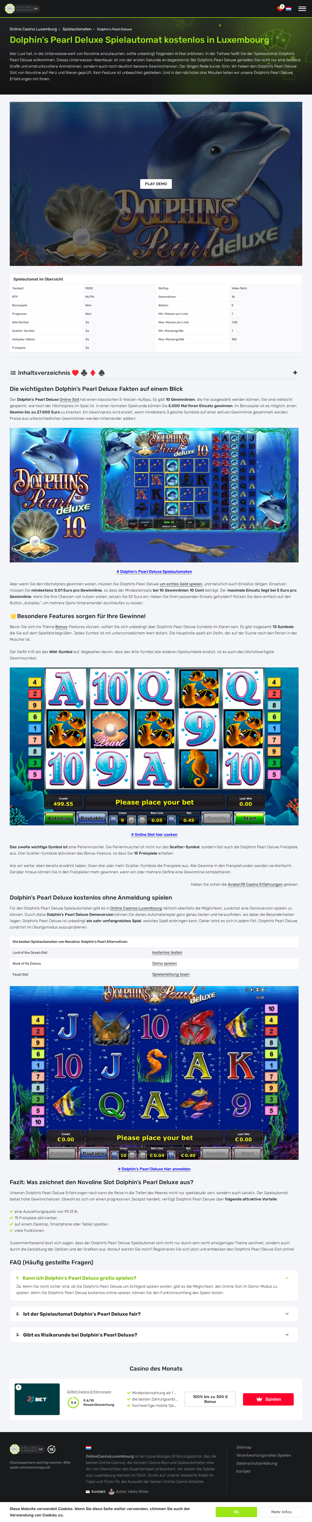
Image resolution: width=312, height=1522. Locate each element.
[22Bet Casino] (37, 1399)
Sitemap (244, 1447)
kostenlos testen (167, 952)
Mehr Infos (281, 1512)
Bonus (61, 626)
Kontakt (243, 1471)
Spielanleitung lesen (171, 974)
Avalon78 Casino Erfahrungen (255, 884)
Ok (236, 1512)
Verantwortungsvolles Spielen (263, 1455)
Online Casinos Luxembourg (136, 908)
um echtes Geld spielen (181, 584)
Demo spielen (164, 963)
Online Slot (69, 399)
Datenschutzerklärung (256, 1463)
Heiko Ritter (138, 1491)
